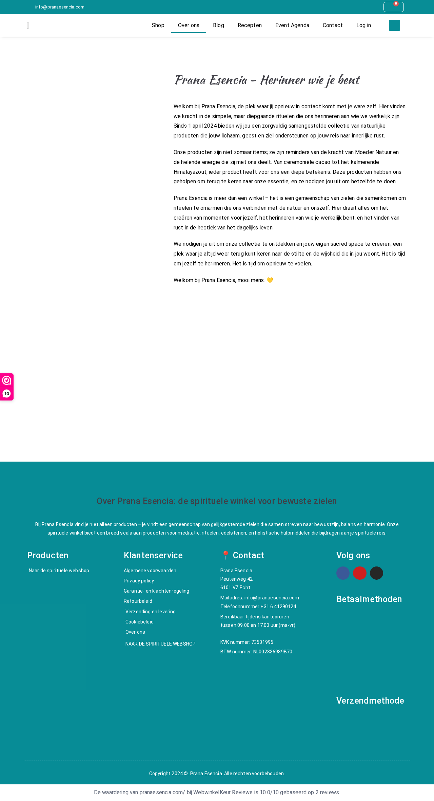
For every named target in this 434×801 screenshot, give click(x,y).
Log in (363, 25)
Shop (158, 25)
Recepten (250, 25)
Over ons (188, 25)
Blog (218, 25)
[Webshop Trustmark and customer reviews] (91, 394)
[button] (394, 25)
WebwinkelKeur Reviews (223, 792)
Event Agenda (292, 25)
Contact (333, 25)
